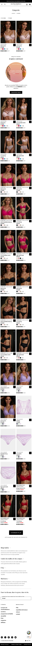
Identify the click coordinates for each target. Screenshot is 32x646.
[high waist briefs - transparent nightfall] (3, 489)
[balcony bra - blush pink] (3, 192)
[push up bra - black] (17, 192)
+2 (22, 258)
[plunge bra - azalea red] (3, 125)
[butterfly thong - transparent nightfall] (3, 457)
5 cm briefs (18, 453)
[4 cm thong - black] (17, 225)
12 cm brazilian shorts (5, 255)
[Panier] (30, 4)
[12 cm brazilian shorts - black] (1, 258)
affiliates (3, 622)
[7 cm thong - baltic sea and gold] (4, 158)
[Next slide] (15, 32)
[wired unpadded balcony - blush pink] (3, 225)
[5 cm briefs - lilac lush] (20, 457)
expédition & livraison (22, 610)
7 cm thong (3, 155)
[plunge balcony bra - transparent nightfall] (3, 391)
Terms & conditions (16, 644)
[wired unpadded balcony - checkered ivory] (4, 225)
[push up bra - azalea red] (18, 49)
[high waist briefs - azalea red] (18, 158)
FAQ (17, 607)
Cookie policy (27, 644)
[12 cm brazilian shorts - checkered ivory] (4, 258)
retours (18, 612)
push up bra (19, 45)
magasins (3, 620)
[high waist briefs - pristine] (17, 258)
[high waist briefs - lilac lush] (4, 489)
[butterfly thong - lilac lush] (4, 457)
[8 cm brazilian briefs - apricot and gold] (17, 125)
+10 (7, 225)
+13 (7, 48)
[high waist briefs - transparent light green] (1, 489)
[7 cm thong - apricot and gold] (1, 158)
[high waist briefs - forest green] (20, 258)
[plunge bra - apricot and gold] (1, 125)
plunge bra (3, 122)
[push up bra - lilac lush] (4, 423)
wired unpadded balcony (6, 321)
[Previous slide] (2, 32)
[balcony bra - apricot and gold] (1, 49)
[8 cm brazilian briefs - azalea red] (18, 125)
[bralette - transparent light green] (18, 423)
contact (18, 614)
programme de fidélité (7, 614)
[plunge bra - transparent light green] (17, 391)
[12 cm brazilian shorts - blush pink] (3, 258)
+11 (7, 191)
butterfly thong (4, 453)
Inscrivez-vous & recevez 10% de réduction (13, 596)
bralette (18, 420)
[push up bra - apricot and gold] (17, 49)
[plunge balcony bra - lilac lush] (4, 391)
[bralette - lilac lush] (20, 423)
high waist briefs (20, 155)
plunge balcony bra (5, 387)
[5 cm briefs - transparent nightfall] (18, 457)
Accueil (13, 13)
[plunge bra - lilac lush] (20, 391)
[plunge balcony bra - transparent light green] (1, 391)
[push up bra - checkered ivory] (20, 192)
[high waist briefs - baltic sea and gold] (20, 158)
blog (2, 618)
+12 (23, 158)
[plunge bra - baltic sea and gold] (4, 125)
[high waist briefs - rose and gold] (18, 258)
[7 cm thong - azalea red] (3, 158)
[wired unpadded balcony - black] (1, 225)
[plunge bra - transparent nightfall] (18, 391)
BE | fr (28, 640)
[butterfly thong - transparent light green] (1, 457)
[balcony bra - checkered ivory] (4, 192)
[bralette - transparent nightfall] (17, 423)
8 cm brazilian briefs (20, 122)
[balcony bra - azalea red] (3, 49)
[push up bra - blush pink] (18, 192)
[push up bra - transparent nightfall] (3, 423)
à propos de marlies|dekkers (5, 608)
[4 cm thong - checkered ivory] (20, 225)
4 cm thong (19, 321)
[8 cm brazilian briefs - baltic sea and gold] (20, 125)
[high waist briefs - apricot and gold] (17, 158)
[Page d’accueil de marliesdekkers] (16, 4)
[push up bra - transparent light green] (1, 423)
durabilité (3, 616)
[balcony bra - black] (1, 192)
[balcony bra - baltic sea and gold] (4, 49)
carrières (3, 611)
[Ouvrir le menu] (1, 4)
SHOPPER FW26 (16, 92)
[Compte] (26, 4)
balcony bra (3, 45)
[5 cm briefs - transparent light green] (17, 457)
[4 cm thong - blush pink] (18, 225)
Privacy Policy (5, 644)
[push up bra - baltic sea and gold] (20, 49)
